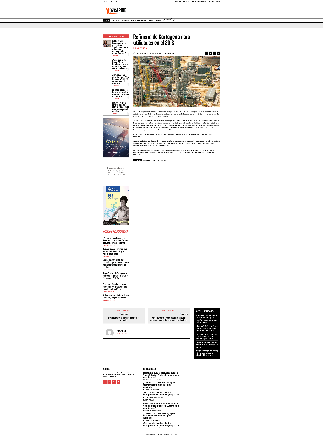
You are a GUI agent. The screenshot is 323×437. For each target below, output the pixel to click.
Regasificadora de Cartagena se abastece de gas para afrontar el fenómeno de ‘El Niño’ (115, 275)
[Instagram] (109, 382)
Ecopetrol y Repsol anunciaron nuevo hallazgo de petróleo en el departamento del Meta (115, 286)
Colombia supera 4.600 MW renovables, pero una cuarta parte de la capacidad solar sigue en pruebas (116, 263)
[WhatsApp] (218, 53)
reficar (163, 160)
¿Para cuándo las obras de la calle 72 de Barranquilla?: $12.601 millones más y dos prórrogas (120, 79)
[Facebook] (206, 53)
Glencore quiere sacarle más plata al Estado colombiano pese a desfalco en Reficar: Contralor (169, 319)
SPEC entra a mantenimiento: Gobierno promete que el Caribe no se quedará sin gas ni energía (116, 240)
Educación (115, 55)
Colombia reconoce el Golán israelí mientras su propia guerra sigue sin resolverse (120, 93)
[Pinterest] (214, 53)
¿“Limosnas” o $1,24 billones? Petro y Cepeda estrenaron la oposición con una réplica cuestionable (120, 64)
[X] (210, 53)
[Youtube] (118, 382)
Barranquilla (116, 85)
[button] (174, 20)
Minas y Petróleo (109, 245)
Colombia (115, 70)
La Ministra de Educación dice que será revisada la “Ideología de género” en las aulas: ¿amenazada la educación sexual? (120, 47)
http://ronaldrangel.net (122, 333)
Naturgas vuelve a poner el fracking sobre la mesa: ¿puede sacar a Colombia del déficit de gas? (120, 107)
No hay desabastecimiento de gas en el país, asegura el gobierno (116, 296)
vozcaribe (143, 53)
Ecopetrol (155, 160)
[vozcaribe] (134, 53)
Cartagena (146, 160)
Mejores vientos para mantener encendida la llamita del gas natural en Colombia (115, 251)
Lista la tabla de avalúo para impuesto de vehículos (123, 319)
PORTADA (115, 113)
